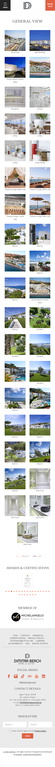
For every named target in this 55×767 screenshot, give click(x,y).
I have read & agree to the (28, 731)
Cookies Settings (9, 752)
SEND (27, 736)
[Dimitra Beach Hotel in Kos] (27, 5)
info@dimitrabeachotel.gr (31, 702)
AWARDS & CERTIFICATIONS (26, 636)
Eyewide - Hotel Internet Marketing (29, 754)
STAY (15, 635)
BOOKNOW (50, 5)
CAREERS (40, 641)
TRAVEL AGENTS (40, 643)
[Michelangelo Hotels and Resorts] (27, 616)
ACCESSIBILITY (15, 643)
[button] (6, 591)
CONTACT (25, 635)
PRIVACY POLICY (36, 638)
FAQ (27, 643)
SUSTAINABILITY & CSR (22, 641)
